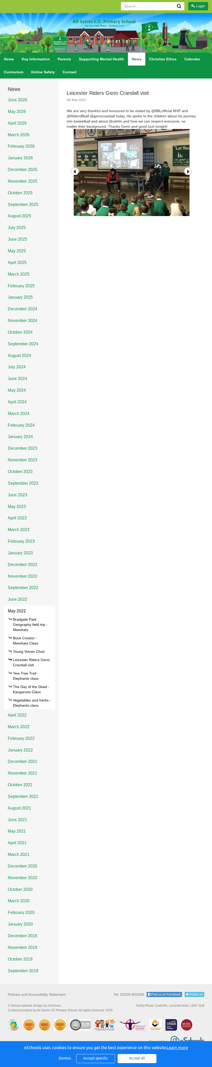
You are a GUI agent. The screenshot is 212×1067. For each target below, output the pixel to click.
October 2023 (20, 471)
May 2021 (17, 831)
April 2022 (17, 715)
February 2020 (21, 912)
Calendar (192, 59)
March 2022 (18, 727)
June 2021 (17, 820)
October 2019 (20, 959)
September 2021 (23, 796)
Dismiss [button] (65, 1058)
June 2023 (17, 495)
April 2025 (17, 262)
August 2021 (19, 808)
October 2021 (20, 785)
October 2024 (20, 332)
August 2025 (19, 216)
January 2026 (20, 158)
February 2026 (21, 146)
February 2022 (21, 738)
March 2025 (18, 274)
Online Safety (43, 72)
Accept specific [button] (95, 1058)
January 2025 (20, 297)
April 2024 (17, 402)
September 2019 (23, 971)
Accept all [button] (137, 1058)
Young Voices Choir (29, 651)
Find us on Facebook (165, 994)
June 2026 (17, 100)
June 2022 (17, 599)
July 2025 (17, 227)
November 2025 (22, 181)
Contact (70, 72)
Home (9, 59)
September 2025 (23, 204)
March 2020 (18, 901)
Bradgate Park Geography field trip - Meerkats (30, 624)
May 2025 (17, 251)
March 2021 (18, 854)
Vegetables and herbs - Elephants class (32, 702)
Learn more (177, 1047)
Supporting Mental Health (101, 59)
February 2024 (21, 425)
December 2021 (22, 761)
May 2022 (17, 611)
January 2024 (20, 436)
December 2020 (22, 866)
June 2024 (17, 378)
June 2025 (17, 239)
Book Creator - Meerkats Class (25, 640)
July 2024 (17, 367)
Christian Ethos (163, 59)
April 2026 (17, 123)
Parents (64, 59)
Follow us (196, 994)
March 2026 (18, 135)
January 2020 (20, 924)
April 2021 (17, 843)
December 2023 (22, 448)
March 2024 (18, 413)
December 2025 (22, 169)
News (136, 59)
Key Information (36, 59)
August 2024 (19, 355)
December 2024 (22, 309)
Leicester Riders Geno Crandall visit (31, 662)
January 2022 (20, 750)
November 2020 (22, 878)
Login (200, 6)
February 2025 (21, 286)
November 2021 (22, 773)
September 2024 (23, 344)
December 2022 (22, 564)
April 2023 (17, 518)
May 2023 (17, 506)
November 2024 (22, 320)
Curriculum (13, 72)
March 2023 (18, 529)
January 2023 (20, 553)
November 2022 (22, 576)
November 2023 (22, 460)
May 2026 (17, 111)
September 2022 (23, 587)
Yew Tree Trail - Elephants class (26, 676)
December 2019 (22, 936)
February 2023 (21, 541)
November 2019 (22, 947)
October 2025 (20, 193)
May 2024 (17, 390)
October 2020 (20, 889)
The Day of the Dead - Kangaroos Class (31, 689)
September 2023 (23, 483)
